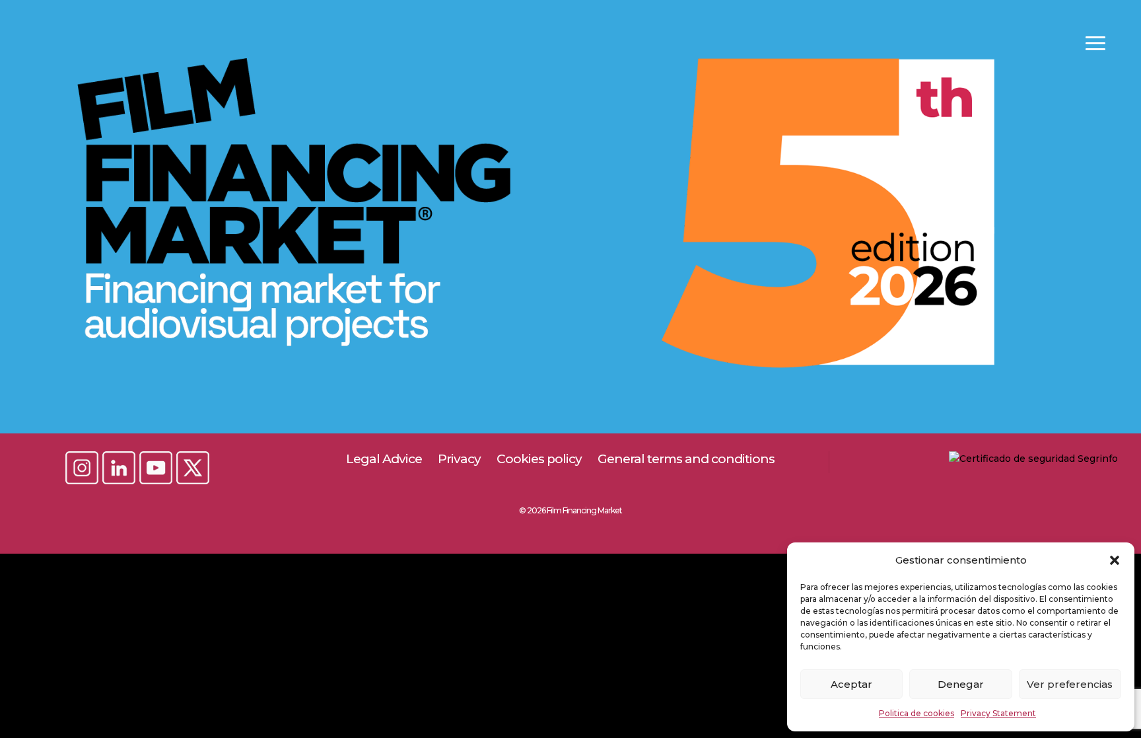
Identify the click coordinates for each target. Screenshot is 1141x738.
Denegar (961, 684)
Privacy (459, 458)
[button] (1114, 560)
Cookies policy (539, 458)
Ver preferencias (1070, 684)
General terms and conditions (686, 458)
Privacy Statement (998, 713)
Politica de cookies (916, 713)
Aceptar (851, 684)
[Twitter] (192, 469)
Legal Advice (384, 458)
